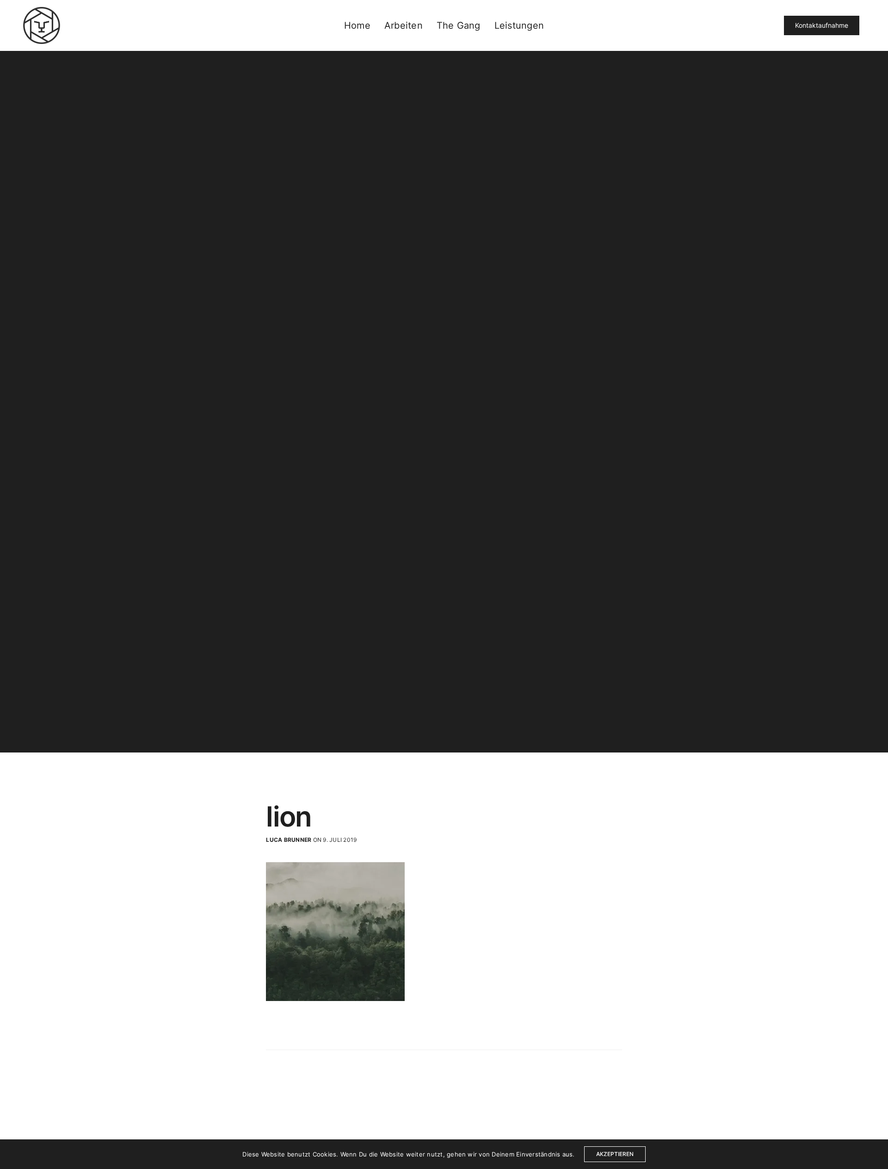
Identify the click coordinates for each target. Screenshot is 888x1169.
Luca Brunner (288, 839)
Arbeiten (403, 25)
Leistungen (519, 25)
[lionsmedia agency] (41, 25)
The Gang (459, 25)
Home (357, 25)
